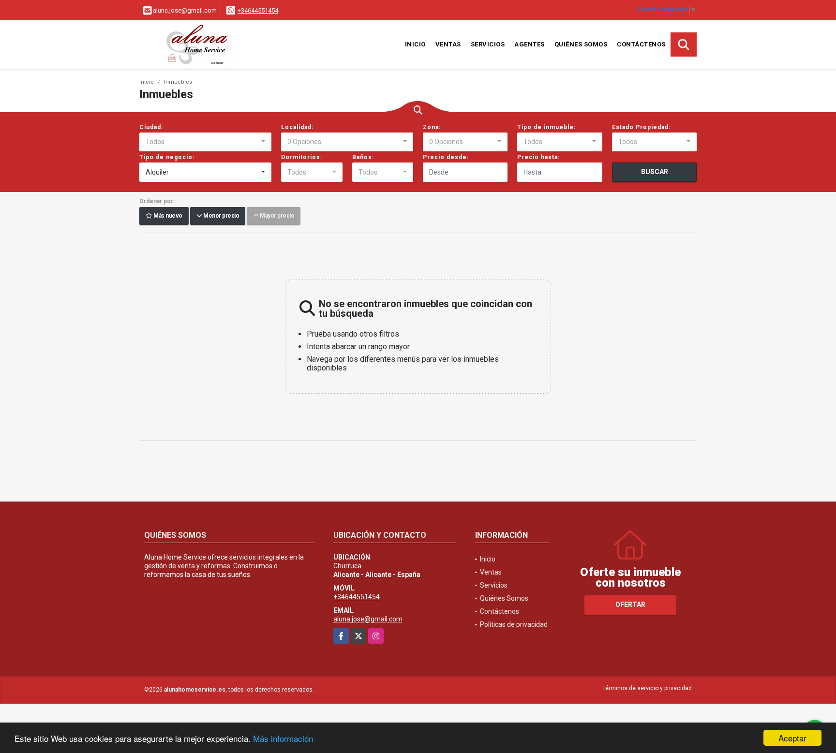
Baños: (363, 157)
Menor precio (220, 216)
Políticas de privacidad (514, 624)
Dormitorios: (301, 157)
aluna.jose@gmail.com (368, 619)
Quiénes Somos (581, 44)
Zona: (432, 127)
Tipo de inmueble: (546, 127)
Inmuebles (178, 82)
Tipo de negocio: (166, 157)
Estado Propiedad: (641, 127)
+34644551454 (258, 10)
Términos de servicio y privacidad (647, 688)
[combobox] (205, 142)
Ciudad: (151, 127)
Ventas (448, 44)
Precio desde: (446, 157)
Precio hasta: (538, 157)
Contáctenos (641, 44)
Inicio (415, 44)
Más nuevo (167, 216)
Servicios (488, 44)
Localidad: (297, 127)
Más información (283, 738)
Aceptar (792, 738)
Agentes (529, 44)
